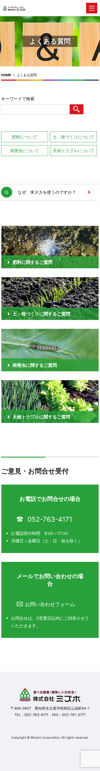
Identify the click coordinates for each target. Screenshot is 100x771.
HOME (6, 75)
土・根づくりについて (73, 137)
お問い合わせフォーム (50, 604)
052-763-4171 (50, 519)
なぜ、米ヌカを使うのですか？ (47, 192)
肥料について (24, 137)
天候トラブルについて (73, 150)
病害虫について (24, 150)
